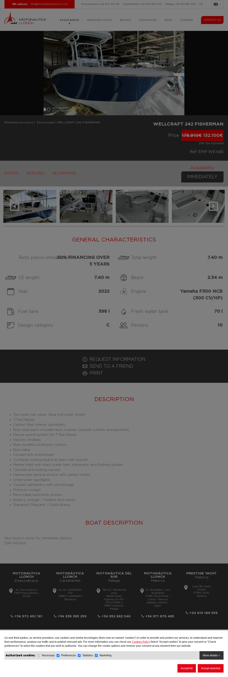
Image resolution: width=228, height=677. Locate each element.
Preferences (68, 655)
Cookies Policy (141, 641)
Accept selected (210, 668)
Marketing (106, 655)
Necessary (48, 655)
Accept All (187, 668)
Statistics (87, 655)
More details (210, 655)
